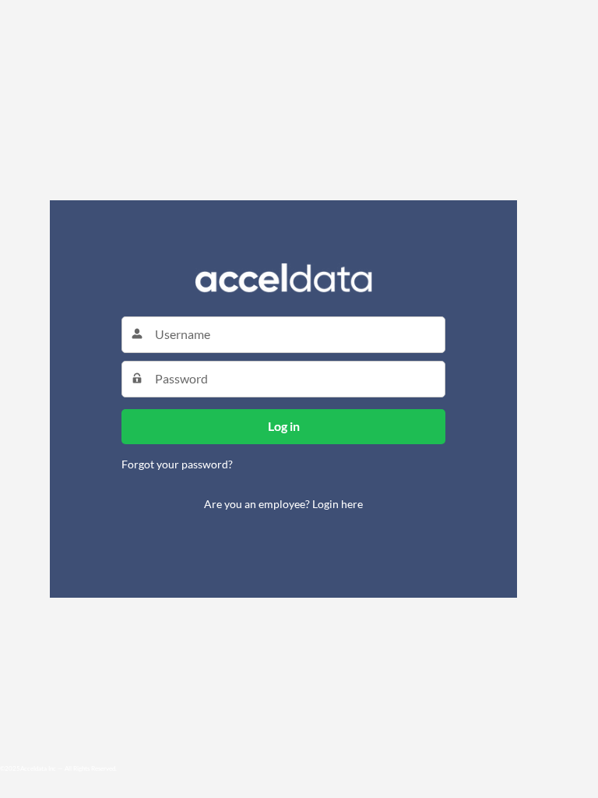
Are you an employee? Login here (283, 503)
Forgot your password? (177, 464)
